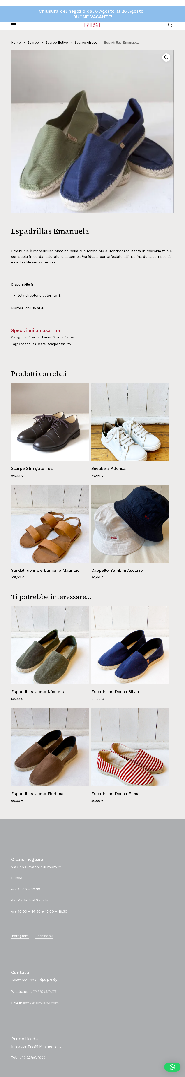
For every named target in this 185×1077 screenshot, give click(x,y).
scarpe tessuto (59, 344)
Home (16, 43)
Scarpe (33, 43)
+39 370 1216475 (43, 992)
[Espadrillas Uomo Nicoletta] (50, 645)
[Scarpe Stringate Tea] (50, 422)
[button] (13, 24)
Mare (42, 344)
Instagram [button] (20, 936)
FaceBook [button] (44, 936)
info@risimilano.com (41, 1003)
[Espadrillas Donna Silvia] (130, 645)
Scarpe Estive (57, 43)
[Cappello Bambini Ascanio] (130, 524)
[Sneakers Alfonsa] (130, 422)
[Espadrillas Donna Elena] (130, 747)
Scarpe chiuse (86, 43)
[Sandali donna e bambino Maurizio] (50, 524)
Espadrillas (27, 344)
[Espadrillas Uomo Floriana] (50, 747)
